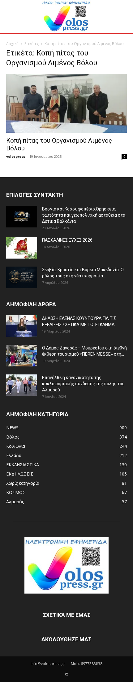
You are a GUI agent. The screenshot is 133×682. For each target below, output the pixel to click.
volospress (15, 156)
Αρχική (12, 43)
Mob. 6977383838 (86, 663)
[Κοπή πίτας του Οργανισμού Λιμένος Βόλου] (66, 103)
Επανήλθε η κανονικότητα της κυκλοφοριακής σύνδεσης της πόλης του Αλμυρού (83, 383)
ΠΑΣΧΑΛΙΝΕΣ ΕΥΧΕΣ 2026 (67, 240)
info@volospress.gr (48, 663)
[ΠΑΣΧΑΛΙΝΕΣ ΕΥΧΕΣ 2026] (21, 248)
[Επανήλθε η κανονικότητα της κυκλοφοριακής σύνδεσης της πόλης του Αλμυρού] (21, 385)
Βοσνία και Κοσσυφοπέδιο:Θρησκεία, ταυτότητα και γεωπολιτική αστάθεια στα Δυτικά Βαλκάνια (83, 215)
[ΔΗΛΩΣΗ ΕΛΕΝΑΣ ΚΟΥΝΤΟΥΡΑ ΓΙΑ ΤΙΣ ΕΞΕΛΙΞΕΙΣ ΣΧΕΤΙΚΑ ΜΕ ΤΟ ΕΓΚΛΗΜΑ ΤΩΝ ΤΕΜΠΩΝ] (21, 326)
